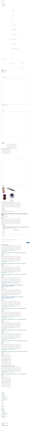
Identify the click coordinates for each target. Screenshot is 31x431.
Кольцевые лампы (4, 412)
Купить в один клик (3, 255)
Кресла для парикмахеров (5, 413)
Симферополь (2, 408)
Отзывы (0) (3, 225)
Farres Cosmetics (3, 251)
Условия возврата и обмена (5, 399)
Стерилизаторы (4, 414)
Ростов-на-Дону (2, 409)
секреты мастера (3, 405)
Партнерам (3, 4)
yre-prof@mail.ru (3, 424)
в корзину (2, 218)
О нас (3, 3)
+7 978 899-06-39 (3, 142)
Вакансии (3, 5)
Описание (3, 224)
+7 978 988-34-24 (3, 143)
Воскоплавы (3, 411)
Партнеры (3, 393)
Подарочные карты (4, 398)
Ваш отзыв (3, 235)
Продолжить (28, 242)
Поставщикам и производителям (5, 396)
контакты (2, 415)
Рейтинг (3, 241)
